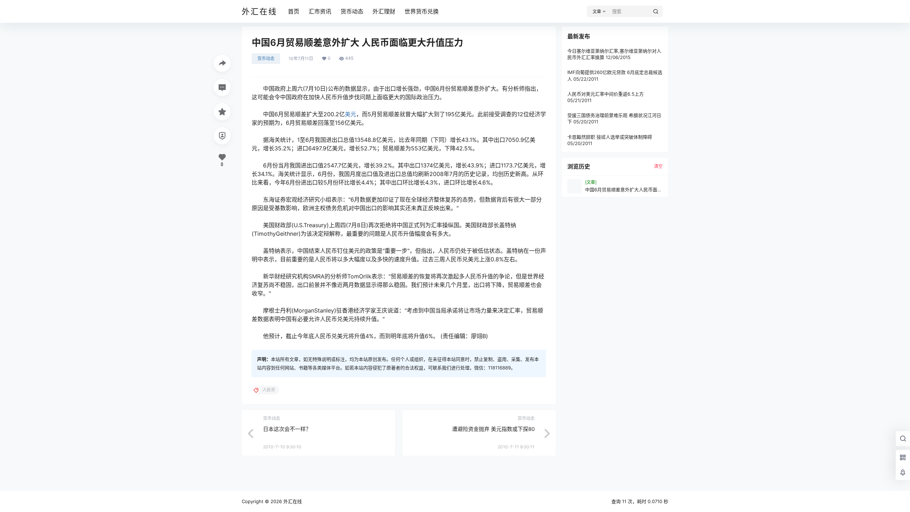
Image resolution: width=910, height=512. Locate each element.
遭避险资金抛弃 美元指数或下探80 (493, 429)
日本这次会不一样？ (287, 429)
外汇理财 (384, 11)
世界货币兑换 (422, 11)
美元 (350, 114)
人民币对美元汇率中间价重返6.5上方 (605, 94)
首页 (293, 11)
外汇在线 (292, 501)
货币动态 (352, 11)
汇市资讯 (320, 11)
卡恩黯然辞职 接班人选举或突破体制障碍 (609, 137)
